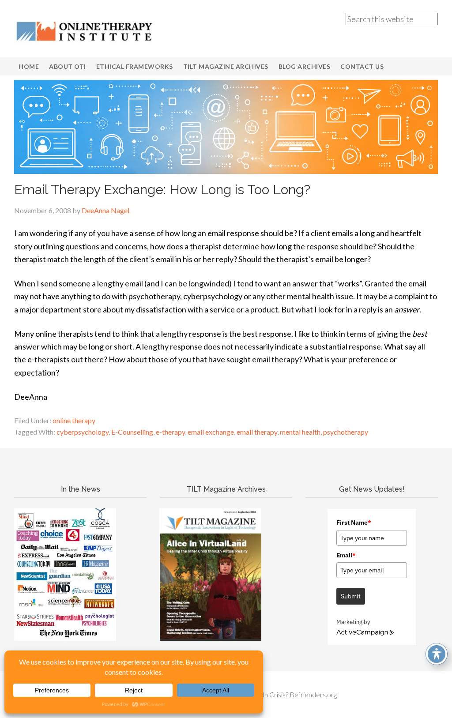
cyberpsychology (82, 432)
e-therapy (170, 432)
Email (346, 555)
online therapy (74, 420)
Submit (351, 596)
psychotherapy (345, 432)
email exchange (211, 432)
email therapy (257, 432)
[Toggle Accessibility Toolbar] (436, 654)
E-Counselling (132, 432)
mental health (300, 432)
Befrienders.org (313, 694)
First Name (353, 522)
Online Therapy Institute (84, 30)
